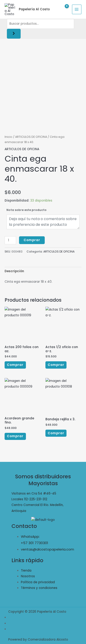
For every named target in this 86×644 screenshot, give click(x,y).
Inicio (8, 137)
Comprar (32, 240)
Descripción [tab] (14, 271)
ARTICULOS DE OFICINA (31, 137)
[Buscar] (14, 34)
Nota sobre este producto (26, 210)
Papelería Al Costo (34, 9)
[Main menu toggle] (76, 9)
